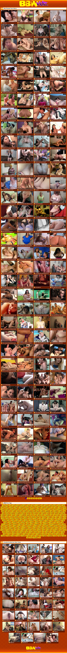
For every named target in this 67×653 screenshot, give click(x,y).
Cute (62, 522)
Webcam (25, 516)
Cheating (3, 529)
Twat (58, 514)
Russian (30, 518)
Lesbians (55, 511)
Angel (40, 526)
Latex (49, 518)
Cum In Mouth (5, 524)
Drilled (63, 524)
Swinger (5, 522)
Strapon (36, 520)
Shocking (3, 518)
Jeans (40, 531)
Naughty (3, 514)
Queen (8, 518)
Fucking (36, 535)
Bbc (35, 507)
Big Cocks (24, 505)
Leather (42, 511)
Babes (47, 526)
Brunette (43, 528)
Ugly (65, 514)
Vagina (27, 514)
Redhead (17, 518)
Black (2, 507)
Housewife (8, 531)
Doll (41, 524)
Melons (23, 512)
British (39, 528)
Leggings (47, 511)
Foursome (18, 535)
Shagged (44, 518)
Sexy (40, 518)
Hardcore (39, 529)
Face (34, 533)
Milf (31, 512)
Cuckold (37, 522)
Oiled (21, 511)
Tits (51, 514)
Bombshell (30, 526)
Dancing (23, 522)
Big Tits (59, 505)
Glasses (13, 533)
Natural (63, 512)
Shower (52, 518)
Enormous (24, 526)
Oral (41, 509)
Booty (15, 528)
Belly (65, 526)
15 (31, 498)
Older (32, 505)
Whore (33, 516)
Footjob (25, 533)
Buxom (57, 528)
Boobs (64, 507)
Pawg (3, 511)
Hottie (4, 531)
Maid (3, 512)
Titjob (38, 514)
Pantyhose (21, 507)
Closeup (60, 507)
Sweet (63, 520)
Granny (9, 533)
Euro (19, 529)
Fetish (62, 533)
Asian (3, 505)
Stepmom (26, 520)
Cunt (55, 522)
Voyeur (6, 516)
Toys (54, 514)
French (28, 535)
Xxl (53, 516)
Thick (42, 514)
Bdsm (31, 507)
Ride (21, 518)
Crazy (27, 522)
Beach (61, 526)
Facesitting (38, 533)
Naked (55, 512)
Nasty (59, 512)
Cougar (19, 526)
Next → (39, 498)
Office (54, 509)
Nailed (51, 512)
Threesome (47, 514)
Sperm (13, 520)
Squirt (17, 520)
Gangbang (50, 535)
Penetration (59, 509)
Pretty (63, 505)
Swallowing (58, 520)
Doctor (31, 524)
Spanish (12, 518)
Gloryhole (23, 535)
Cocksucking (24, 528)
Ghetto (59, 535)
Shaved (16, 514)
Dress (60, 524)
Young (56, 516)
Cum (41, 522)
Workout (44, 516)
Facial (43, 533)
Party (17, 511)
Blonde (6, 528)
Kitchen (4, 533)
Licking (64, 509)
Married (7, 512)
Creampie (32, 522)
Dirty (24, 524)
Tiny (35, 514)
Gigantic (64, 535)
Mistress (35, 512)
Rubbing (25, 518)
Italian (36, 531)
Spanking (5, 520)
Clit (12, 529)
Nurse (38, 509)
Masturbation (17, 512)
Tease (65, 516)
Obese (12, 509)
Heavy (43, 529)
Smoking (60, 518)
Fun (40, 535)
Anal (42, 505)
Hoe (51, 529)
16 (34, 498)
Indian (26, 531)
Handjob (13, 531)
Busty (16, 509)
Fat (46, 533)
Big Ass (54, 505)
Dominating (45, 524)
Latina (10, 522)
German (55, 535)
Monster (43, 512)
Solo (65, 518)
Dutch (2, 526)
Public (12, 514)
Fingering (3, 535)
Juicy (55, 531)
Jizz (43, 531)
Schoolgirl (35, 518)
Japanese (14, 522)
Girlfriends (35, 537)
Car (60, 528)
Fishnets (8, 535)
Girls (31, 537)
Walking (16, 516)
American (35, 526)
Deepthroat (15, 524)
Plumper (11, 507)
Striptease (42, 520)
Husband (22, 531)
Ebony (10, 526)
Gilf (27, 537)
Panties (27, 509)
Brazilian (34, 528)
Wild (40, 516)
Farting (60, 516)
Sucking (46, 520)
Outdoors (46, 505)
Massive (6, 507)
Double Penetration (53, 524)
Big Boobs (18, 505)
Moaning (29, 511)
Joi (39, 537)
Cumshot (51, 522)
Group (31, 529)
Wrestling (49, 516)
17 (36, 498)
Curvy (58, 522)
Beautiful (48, 507)
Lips (64, 511)
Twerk (61, 514)
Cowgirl (14, 526)
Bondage (11, 528)
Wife (37, 516)
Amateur (16, 507)
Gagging (44, 535)
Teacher (11, 516)
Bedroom (27, 507)
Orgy (51, 505)
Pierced (13, 511)
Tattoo (9, 520)
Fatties (53, 533)
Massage (12, 512)
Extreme (29, 533)
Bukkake (48, 528)
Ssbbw (21, 520)
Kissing (62, 531)
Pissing (50, 509)
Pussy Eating (22, 514)
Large (19, 522)
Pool (10, 511)
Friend (32, 535)
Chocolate (8, 529)
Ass (10, 505)
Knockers (23, 529)
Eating (6, 526)
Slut (56, 518)
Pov (52, 507)
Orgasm (43, 507)
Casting (64, 528)
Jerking (47, 531)
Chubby (38, 507)
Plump (55, 507)
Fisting (13, 535)
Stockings (32, 520)
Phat (6, 511)
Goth (18, 531)
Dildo (28, 524)
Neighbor (8, 514)
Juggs (51, 531)
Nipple (27, 512)
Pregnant (3, 509)
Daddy (10, 524)
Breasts (29, 528)
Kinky (59, 531)
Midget (23, 509)
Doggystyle (36, 524)
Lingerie (60, 511)
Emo (15, 529)
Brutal (53, 528)
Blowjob (7, 509)
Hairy (35, 529)
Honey (61, 529)
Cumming (46, 522)
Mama (28, 505)
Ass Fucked (37, 505)
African (25, 511)
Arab (44, 526)
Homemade (56, 529)
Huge (27, 529)
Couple (20, 524)
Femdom (58, 533)
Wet (29, 516)
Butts (20, 509)
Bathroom (56, 526)
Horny (65, 529)
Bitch (19, 528)
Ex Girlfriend (19, 533)
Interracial (31, 531)
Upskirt (2, 516)
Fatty (50, 533)
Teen (32, 514)
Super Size (52, 520)
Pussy (13, 505)
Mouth (47, 512)
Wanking (21, 516)
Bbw (7, 505)
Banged (51, 526)
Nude (34, 511)
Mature (37, 511)
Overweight (33, 509)
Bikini (2, 528)
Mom (39, 512)
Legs (51, 511)
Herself (47, 529)
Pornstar (45, 509)
